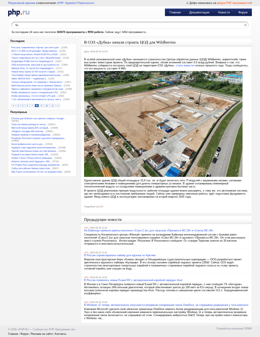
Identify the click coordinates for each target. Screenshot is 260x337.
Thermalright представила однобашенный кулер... (36, 75)
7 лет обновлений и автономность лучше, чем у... (37, 99)
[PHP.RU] (18, 12)
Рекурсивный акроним (21, 2)
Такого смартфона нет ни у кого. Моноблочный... (36, 58)
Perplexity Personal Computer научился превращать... (38, 138)
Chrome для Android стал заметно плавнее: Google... (38, 118)
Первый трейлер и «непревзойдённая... (31, 134)
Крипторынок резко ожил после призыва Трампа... (37, 85)
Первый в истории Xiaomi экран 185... (30, 154)
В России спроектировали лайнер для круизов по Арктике (120, 255)
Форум (242, 12)
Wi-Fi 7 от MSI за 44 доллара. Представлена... (34, 51)
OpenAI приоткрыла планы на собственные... (34, 151)
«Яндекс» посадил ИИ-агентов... (28, 131)
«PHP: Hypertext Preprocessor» (75, 2)
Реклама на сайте (42, 333)
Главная (175, 12)
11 (52, 105)
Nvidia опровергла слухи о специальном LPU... (35, 92)
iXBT (101, 206)
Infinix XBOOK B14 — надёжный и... (29, 78)
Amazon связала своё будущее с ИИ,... (31, 161)
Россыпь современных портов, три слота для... (35, 47)
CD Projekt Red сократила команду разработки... (36, 165)
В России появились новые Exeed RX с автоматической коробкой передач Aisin (133, 280)
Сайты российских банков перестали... (31, 168)
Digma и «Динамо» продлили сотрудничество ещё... (38, 89)
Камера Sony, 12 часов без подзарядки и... (33, 68)
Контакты (60, 333)
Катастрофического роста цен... (27, 144)
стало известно (185, 65)
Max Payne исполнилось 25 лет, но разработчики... (37, 172)
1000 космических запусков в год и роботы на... (36, 64)
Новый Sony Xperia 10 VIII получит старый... (34, 71)
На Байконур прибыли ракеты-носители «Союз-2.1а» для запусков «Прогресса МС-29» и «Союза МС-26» (148, 230)
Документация (199, 12)
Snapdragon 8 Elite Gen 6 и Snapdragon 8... (33, 61)
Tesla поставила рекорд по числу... (29, 124)
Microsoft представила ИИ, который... (30, 128)
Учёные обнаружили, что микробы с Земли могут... (37, 82)
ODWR (248, 328)
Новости (224, 12)
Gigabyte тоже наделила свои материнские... (34, 147)
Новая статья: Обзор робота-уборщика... (32, 158)
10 (47, 105)
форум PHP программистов (234, 2)
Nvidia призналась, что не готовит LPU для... (34, 96)
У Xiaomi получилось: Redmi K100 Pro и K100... (35, 54)
